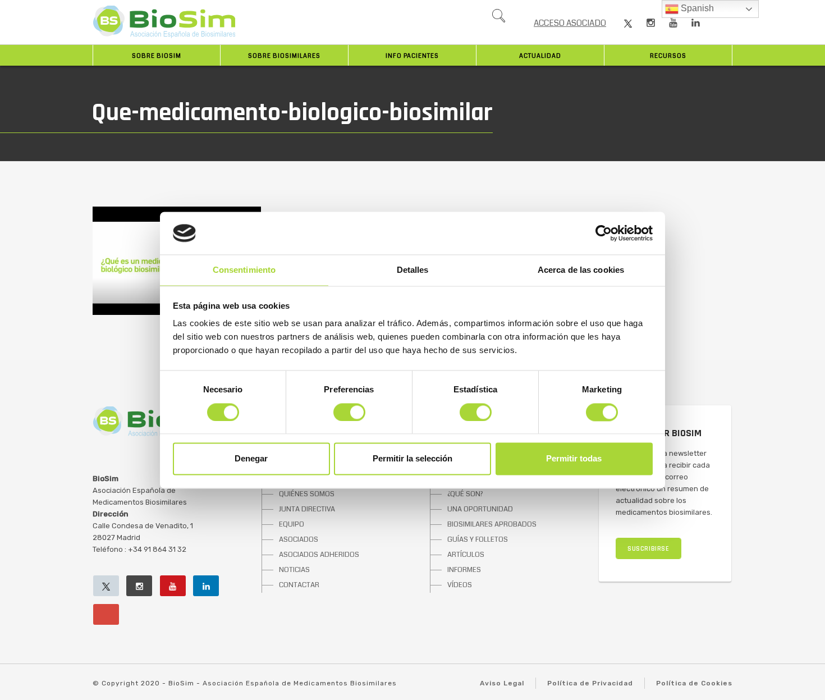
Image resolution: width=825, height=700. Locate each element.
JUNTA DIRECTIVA (307, 509)
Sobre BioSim (156, 56)
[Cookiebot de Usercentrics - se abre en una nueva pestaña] (603, 233)
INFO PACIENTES (412, 56)
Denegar (251, 459)
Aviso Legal (502, 683)
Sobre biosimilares (284, 56)
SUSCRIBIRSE (648, 549)
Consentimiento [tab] (244, 270)
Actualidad (540, 56)
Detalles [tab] (413, 270)
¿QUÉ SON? (465, 494)
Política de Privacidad (590, 683)
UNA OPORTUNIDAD (480, 509)
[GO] (498, 18)
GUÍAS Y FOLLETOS (477, 539)
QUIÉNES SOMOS (306, 494)
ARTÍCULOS (465, 555)
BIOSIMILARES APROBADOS (492, 524)
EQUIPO (291, 524)
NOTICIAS (294, 570)
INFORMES (464, 570)
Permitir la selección (412, 459)
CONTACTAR (299, 585)
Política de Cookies (694, 683)
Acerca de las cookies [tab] (581, 270)
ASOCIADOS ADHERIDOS (319, 555)
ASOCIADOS (298, 539)
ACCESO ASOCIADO (570, 23)
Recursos (668, 56)
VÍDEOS (459, 585)
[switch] (349, 412)
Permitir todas (574, 459)
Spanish (696, 8)
